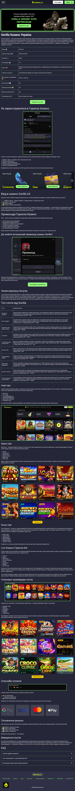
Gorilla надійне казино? (11, 753)
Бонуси (15, 778)
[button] (72, 180)
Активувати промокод (37, 284)
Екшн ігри (29, 778)
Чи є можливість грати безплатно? (15, 758)
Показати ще (37, 522)
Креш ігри (50, 778)
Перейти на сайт (24, 26)
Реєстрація (58, 2)
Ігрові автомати (40, 778)
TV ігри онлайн (6, 778)
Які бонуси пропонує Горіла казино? (15, 763)
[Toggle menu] (3, 2)
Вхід (22, 778)
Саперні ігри (69, 778)
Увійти (68, 2)
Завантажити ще (37, 676)
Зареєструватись (22, 186)
